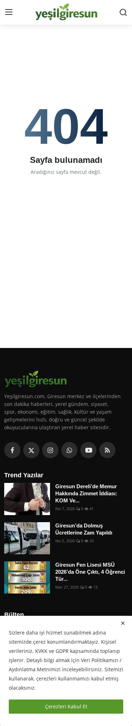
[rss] (107, 450)
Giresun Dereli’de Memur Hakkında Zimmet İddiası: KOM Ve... (86, 493)
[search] (123, 12)
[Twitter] (31, 450)
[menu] (9, 12)
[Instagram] (50, 450)
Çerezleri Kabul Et (66, 706)
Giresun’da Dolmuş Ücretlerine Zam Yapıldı (83, 529)
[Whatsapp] (69, 450)
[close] (122, 623)
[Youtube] (88, 450)
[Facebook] (12, 450)
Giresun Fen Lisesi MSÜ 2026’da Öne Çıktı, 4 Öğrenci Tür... (90, 572)
